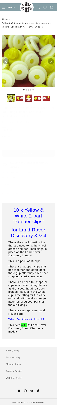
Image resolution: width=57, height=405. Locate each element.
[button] (3, 7)
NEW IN (11, 7)
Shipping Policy (13, 364)
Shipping (5, 172)
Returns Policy (13, 357)
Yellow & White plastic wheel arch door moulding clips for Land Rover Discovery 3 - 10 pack (26, 25)
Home (5, 19)
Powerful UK (23, 402)
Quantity (6, 136)
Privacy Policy (12, 350)
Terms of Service (14, 371)
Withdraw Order (14, 378)
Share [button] (8, 184)
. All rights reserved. (37, 402)
